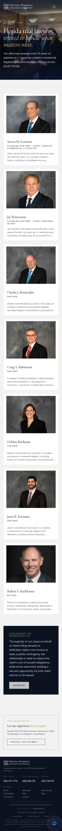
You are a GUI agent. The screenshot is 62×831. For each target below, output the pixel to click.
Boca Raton (8, 776)
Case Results (46, 790)
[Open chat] (54, 822)
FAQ (24, 794)
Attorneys (26, 790)
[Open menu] (54, 6)
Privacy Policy (17, 816)
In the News (8, 797)
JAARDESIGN (39, 808)
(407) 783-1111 (47, 781)
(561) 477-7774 (10, 781)
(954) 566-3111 (28, 781)
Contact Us (19, 685)
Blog (43, 794)
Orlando (45, 776)
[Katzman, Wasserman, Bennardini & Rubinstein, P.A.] (18, 7)
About (5, 790)
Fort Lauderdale (30, 776)
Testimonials (8, 794)
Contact (25, 797)
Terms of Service (33, 816)
